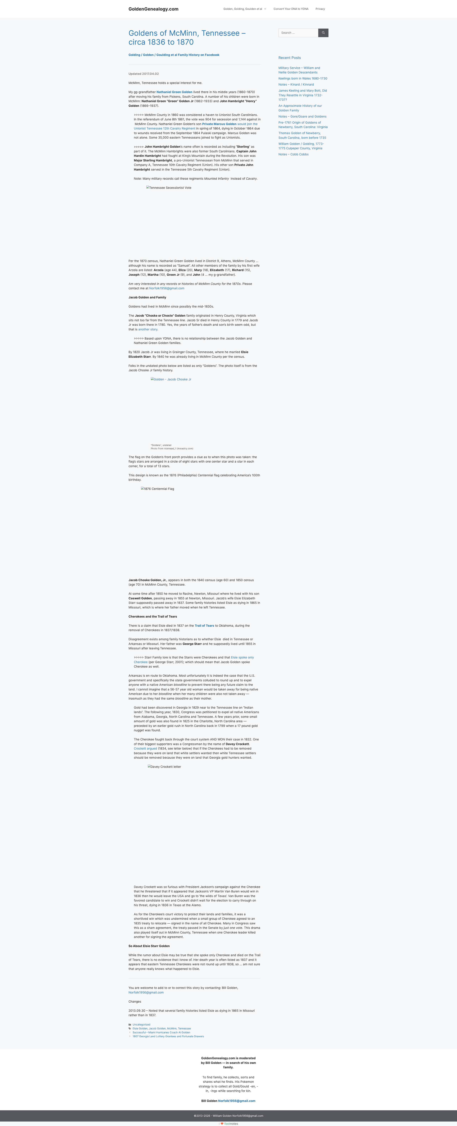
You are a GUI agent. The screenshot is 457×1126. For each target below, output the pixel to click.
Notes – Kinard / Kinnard (296, 84)
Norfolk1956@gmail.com (166, 288)
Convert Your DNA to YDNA (291, 9)
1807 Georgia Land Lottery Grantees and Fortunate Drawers (168, 1036)
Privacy (320, 9)
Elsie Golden (140, 1028)
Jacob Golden (157, 1028)
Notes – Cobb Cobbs (293, 154)
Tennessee (184, 1028)
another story (147, 329)
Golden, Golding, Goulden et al (243, 9)
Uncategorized (141, 1024)
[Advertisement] (155, 1078)
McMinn (172, 1028)
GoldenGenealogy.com (154, 9)
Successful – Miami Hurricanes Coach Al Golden (161, 1032)
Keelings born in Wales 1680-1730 (302, 78)
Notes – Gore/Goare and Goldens (302, 116)
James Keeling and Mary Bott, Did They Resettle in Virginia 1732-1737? (302, 95)
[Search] (323, 33)
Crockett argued (145, 748)
